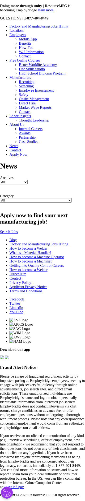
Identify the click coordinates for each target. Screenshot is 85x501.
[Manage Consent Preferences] (7, 493)
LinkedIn (16, 308)
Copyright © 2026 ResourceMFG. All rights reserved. (40, 495)
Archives (6, 178)
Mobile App (28, 39)
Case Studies (28, 142)
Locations (16, 30)
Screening (26, 86)
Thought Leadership (34, 120)
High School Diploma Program (42, 73)
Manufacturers (20, 77)
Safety (23, 95)
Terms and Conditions (25, 291)
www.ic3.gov (14, 487)
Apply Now (18, 154)
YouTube (16, 312)
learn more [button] (46, 10)
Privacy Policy (20, 283)
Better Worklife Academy (38, 65)
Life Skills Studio (32, 69)
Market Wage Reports (35, 107)
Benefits (25, 43)
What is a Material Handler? (30, 253)
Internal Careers (30, 129)
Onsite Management (34, 99)
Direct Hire (27, 103)
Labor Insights (20, 116)
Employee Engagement (36, 90)
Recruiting (26, 82)
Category (7, 196)
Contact (24, 56)
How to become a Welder (28, 248)
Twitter (14, 303)
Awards (24, 133)
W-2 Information (31, 52)
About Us (16, 124)
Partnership (27, 137)
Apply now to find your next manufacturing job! (34, 218)
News (13, 146)
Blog (13, 240)
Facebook (16, 299)
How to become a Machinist (30, 261)
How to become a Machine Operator (36, 257)
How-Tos (26, 48)
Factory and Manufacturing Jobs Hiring (38, 26)
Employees (17, 35)
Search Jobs (9, 232)
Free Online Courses (24, 60)
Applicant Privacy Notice (28, 287)
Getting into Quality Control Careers (36, 265)
